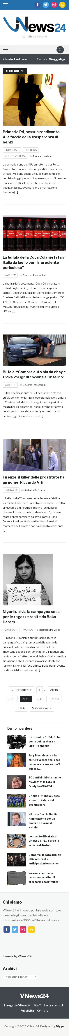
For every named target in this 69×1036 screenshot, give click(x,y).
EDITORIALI (11, 149)
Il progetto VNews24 (17, 1005)
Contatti (43, 1010)
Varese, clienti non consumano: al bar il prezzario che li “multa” (44, 878)
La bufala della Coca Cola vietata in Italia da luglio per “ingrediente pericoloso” (34, 262)
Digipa (60, 1026)
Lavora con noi (53, 1005)
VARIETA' (10, 275)
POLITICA (30, 149)
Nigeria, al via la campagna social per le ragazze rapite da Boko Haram (32, 616)
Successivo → (42, 708)
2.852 (40, 699)
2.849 (54, 690)
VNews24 (34, 996)
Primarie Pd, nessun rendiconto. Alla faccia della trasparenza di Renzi (32, 137)
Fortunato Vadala (42, 156)
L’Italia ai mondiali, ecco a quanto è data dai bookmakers (44, 800)
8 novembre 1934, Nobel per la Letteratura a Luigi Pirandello (45, 741)
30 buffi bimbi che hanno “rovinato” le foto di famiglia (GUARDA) (45, 782)
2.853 (55, 699)
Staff (37, 1005)
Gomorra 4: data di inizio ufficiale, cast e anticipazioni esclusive (45, 859)
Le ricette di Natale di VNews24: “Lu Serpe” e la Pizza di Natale (44, 841)
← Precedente (21, 690)
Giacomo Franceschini (34, 275)
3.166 (21, 708)
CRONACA (10, 490)
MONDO (28, 629)
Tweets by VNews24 (17, 956)
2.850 (11, 699)
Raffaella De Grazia (34, 490)
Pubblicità (27, 1010)
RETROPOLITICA (15, 156)
